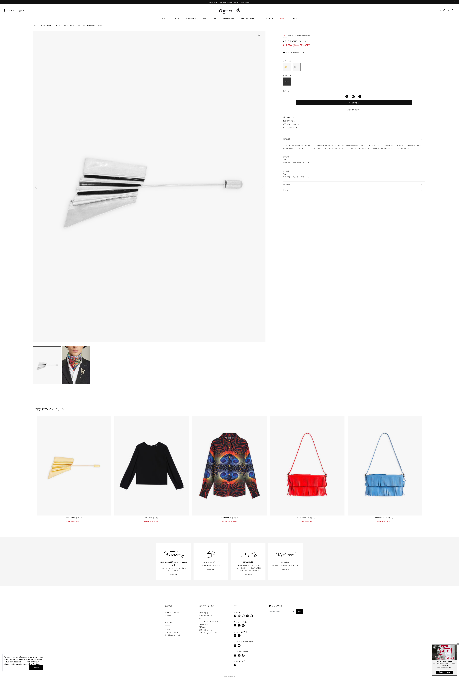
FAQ (200, 618)
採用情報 (168, 616)
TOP (34, 25)
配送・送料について (205, 630)
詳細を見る (173, 575)
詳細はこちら (444, 672)
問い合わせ (287, 117)
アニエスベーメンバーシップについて (211, 621)
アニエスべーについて (172, 613)
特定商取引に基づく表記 (173, 635)
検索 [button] (299, 611)
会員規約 (168, 629)
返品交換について (289, 124)
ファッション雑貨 (68, 25)
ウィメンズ (41, 25)
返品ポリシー (203, 627)
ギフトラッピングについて (208, 633)
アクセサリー (80, 25)
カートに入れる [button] (354, 103)
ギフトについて (289, 127)
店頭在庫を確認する (353, 110)
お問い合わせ (203, 613)
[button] (439, 9)
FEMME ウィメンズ (53, 25)
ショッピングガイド (205, 616)
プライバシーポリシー (172, 632)
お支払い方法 (203, 624)
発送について (288, 120)
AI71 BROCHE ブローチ (95, 25)
